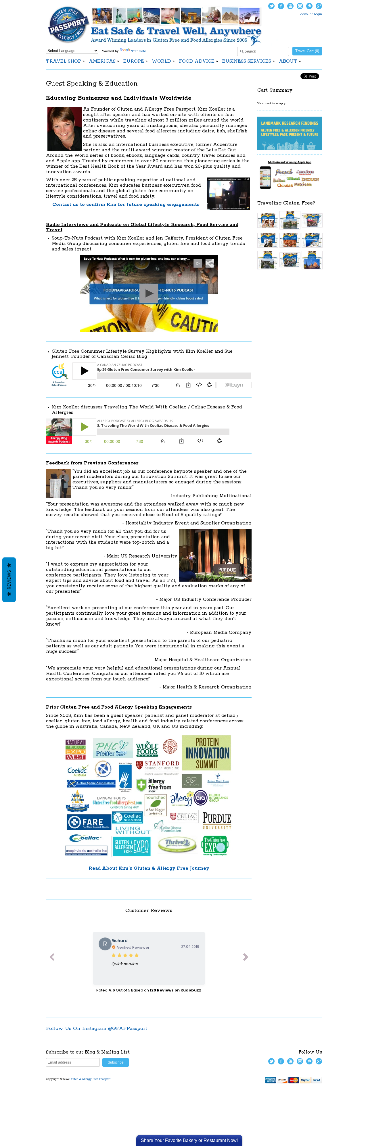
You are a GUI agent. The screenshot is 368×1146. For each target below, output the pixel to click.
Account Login (311, 14)
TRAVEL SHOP (63, 61)
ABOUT (288, 61)
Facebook (281, 6)
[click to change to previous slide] (51, 958)
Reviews (9, 580)
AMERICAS (102, 61)
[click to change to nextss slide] (246, 958)
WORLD (161, 61)
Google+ (319, 6)
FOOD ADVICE (196, 61)
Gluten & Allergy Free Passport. (91, 1079)
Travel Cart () (307, 51)
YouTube (290, 6)
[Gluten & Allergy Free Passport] (164, 45)
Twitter (271, 6)
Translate (138, 51)
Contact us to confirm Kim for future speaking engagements (126, 205)
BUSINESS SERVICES (246, 61)
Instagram (300, 6)
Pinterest (309, 6)
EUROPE (133, 61)
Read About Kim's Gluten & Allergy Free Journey (149, 868)
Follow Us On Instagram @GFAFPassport (96, 1028)
